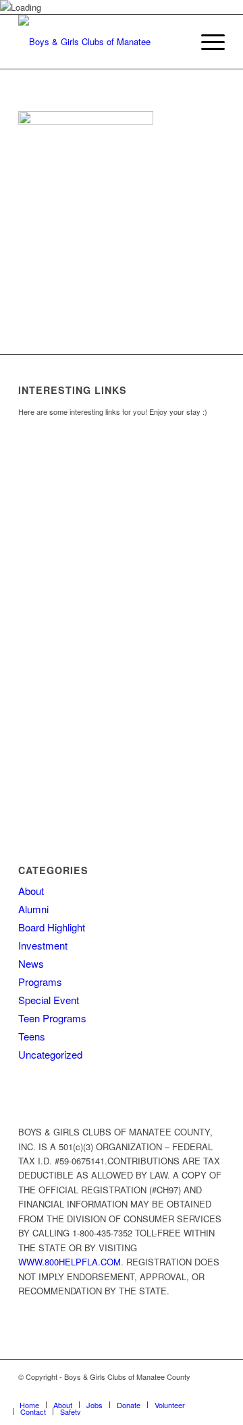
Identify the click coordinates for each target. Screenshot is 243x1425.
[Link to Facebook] (174, 1391)
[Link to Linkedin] (215, 1391)
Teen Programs (52, 1018)
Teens (31, 1036)
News (31, 963)
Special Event (48, 1000)
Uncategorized (50, 1054)
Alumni (33, 909)
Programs (40, 981)
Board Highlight (51, 927)
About (31, 891)
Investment (43, 945)
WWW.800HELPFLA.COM (69, 1261)
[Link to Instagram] (194, 1391)
